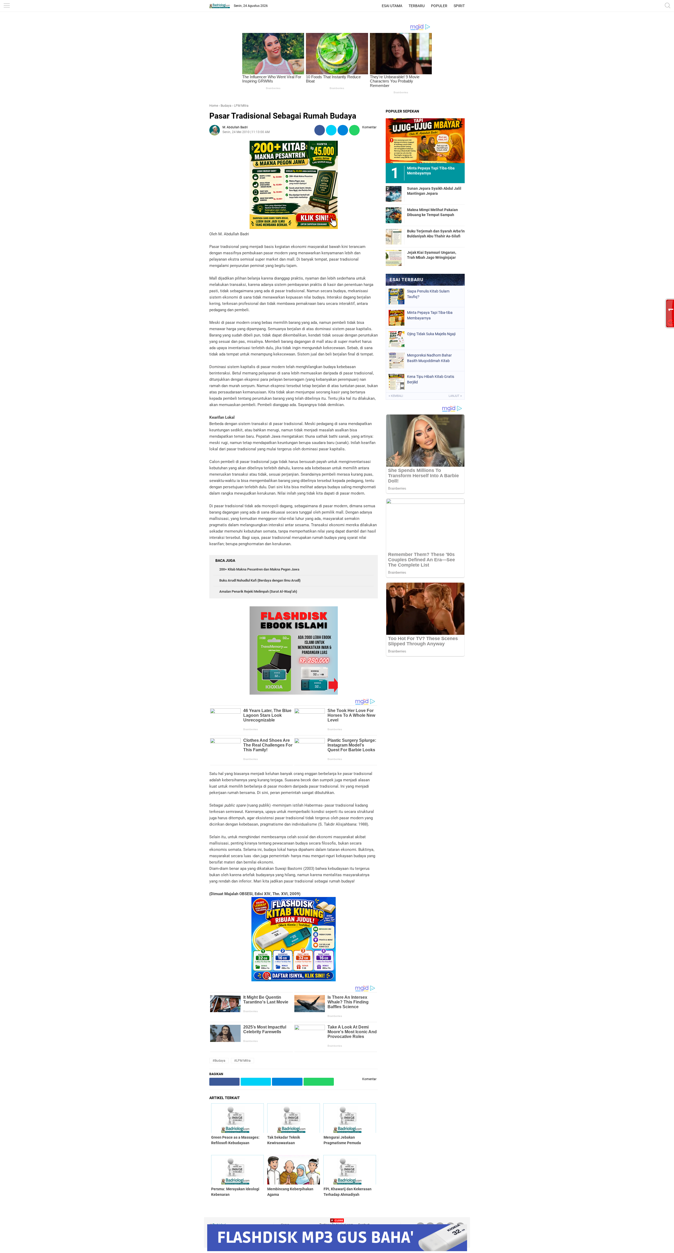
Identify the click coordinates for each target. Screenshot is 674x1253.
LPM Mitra (241, 106)
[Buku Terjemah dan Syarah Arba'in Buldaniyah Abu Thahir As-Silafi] (394, 236)
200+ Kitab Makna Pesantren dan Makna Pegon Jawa (259, 569)
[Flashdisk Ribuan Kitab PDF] (293, 980)
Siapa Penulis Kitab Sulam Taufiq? (428, 294)
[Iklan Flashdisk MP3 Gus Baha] (337, 1249)
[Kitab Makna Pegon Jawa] (294, 227)
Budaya (226, 106)
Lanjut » (455, 396)
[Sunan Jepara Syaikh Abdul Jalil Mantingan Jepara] (394, 193)
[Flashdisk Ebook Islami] (294, 693)
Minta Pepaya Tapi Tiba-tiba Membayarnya (430, 315)
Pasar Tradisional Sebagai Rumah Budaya (282, 115)
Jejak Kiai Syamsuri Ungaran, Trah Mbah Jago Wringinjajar (431, 254)
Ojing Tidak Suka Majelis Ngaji (431, 334)
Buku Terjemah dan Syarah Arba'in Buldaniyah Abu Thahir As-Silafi (436, 233)
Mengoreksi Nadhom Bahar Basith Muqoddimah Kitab (429, 358)
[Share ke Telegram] (343, 130)
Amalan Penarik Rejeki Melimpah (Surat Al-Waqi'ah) (258, 591)
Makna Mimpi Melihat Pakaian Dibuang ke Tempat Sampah (432, 212)
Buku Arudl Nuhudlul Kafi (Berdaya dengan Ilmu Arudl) (259, 580)
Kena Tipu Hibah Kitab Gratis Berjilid (430, 379)
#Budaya (219, 1060)
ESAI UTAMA (392, 6)
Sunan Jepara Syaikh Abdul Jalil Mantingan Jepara (434, 190)
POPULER (439, 6)
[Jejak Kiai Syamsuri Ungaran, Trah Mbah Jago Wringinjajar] (394, 257)
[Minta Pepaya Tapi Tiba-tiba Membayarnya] (425, 140)
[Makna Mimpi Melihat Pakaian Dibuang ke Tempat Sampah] (394, 215)
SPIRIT (459, 6)
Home (213, 106)
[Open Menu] (6, 6)
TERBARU (417, 6)
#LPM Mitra (242, 1060)
